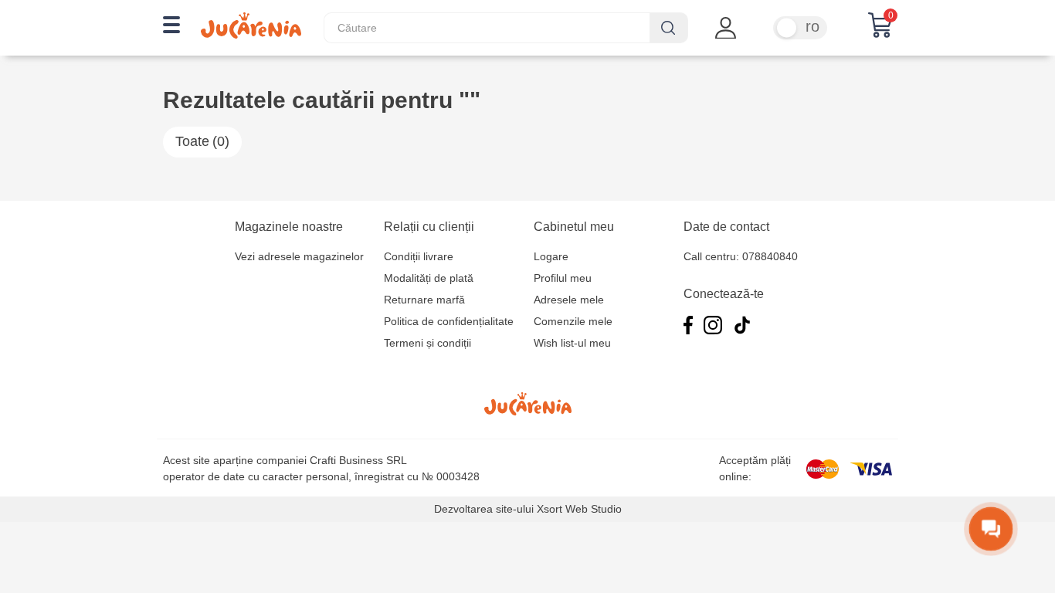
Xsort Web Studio (579, 509)
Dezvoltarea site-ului (484, 509)
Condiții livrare (418, 256)
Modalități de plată (428, 278)
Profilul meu (563, 278)
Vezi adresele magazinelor (299, 256)
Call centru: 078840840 (741, 256)
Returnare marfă (424, 299)
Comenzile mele (573, 321)
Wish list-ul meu (572, 343)
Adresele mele (569, 299)
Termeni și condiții (427, 343)
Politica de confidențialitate (449, 321)
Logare (551, 256)
